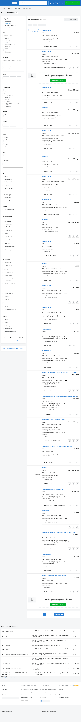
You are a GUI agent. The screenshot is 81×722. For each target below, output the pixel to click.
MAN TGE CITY (46, 285)
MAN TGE (45, 107)
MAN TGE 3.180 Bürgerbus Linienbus (53, 489)
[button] (73, 46)
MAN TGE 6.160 (46, 130)
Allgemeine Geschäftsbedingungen (30, 689)
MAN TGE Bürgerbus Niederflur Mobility (54, 575)
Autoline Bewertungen (26, 697)
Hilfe (3, 692)
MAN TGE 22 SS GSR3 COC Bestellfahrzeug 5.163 (57, 446)
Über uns (4, 689)
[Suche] (21, 3)
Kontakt (4, 694)
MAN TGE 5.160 (46, 241)
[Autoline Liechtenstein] (6, 3)
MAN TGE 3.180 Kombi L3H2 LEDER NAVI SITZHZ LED (58, 532)
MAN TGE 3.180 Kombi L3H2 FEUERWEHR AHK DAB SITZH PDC (61, 396)
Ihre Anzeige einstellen (58, 80)
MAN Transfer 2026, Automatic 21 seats (53, 419)
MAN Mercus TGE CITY (49, 510)
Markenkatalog (24, 700)
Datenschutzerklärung (26, 692)
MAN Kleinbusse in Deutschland (9, 677)
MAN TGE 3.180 (46, 30)
